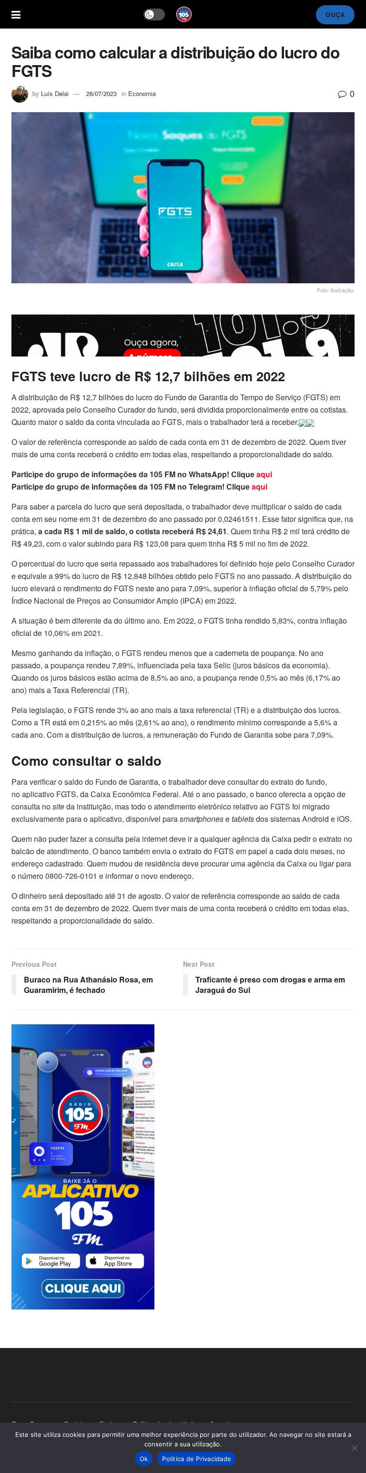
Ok (144, 1459)
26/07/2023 (101, 93)
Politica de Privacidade (196, 1459)
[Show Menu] (15, 14)
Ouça (335, 14)
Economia (142, 93)
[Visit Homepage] (183, 14)
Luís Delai (55, 93)
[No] (354, 1448)
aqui (264, 474)
